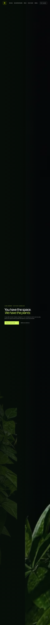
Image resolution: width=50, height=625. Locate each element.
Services (11, 3)
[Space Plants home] (4, 3)
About (25, 3)
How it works (30, 3)
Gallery (36, 3)
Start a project (43, 3)
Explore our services (25, 322)
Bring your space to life (12, 322)
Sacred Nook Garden (18, 3)
